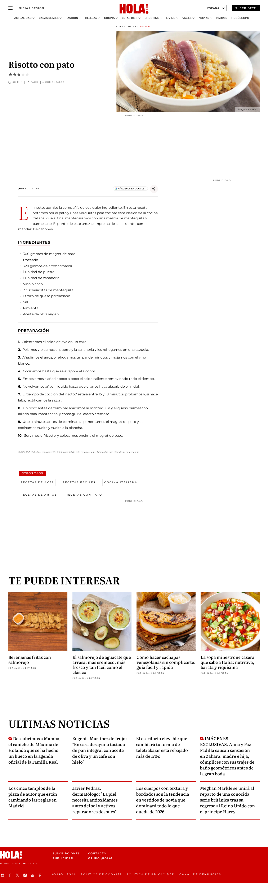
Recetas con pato (84, 494)
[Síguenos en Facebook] (10, 875)
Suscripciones (66, 853)
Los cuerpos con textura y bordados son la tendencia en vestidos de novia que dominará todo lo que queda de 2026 (162, 799)
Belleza (91, 18)
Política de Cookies (101, 874)
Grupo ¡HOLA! (100, 858)
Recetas (145, 26)
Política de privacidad (150, 874)
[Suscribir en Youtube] (33, 875)
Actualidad (23, 18)
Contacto (97, 853)
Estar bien (130, 18)
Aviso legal (64, 874)
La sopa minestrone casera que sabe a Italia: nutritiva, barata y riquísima (227, 662)
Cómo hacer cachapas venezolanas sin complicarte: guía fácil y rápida (166, 662)
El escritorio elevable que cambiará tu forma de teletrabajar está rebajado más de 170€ (162, 747)
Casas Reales (49, 18)
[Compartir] (154, 189)
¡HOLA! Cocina (29, 188)
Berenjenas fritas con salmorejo (29, 659)
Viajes (187, 18)
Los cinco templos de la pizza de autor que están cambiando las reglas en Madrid (32, 797)
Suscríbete (245, 8)
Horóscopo (240, 18)
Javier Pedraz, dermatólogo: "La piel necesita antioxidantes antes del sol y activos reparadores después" (94, 799)
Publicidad (63, 858)
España (213, 8)
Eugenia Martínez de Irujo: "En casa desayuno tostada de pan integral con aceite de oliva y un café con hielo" (99, 750)
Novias (204, 18)
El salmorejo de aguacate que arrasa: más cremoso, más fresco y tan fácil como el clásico (101, 664)
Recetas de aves (37, 482)
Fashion (72, 18)
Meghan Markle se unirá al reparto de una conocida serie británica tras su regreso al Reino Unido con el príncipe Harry (227, 799)
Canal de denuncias (200, 874)
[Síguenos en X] (18, 875)
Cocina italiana (120, 482)
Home (119, 26)
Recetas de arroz (39, 494)
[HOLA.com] (134, 9)
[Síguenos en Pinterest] (41, 875)
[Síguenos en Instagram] (3, 875)
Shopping (152, 18)
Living (170, 18)
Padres (221, 18)
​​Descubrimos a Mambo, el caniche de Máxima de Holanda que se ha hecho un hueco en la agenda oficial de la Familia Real (34, 750)
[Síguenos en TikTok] (25, 875)
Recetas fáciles (79, 482)
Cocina (109, 18)
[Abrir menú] (10, 8)
